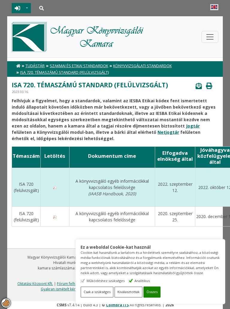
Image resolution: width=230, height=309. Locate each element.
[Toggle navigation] (210, 37)
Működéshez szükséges (106, 280)
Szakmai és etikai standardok (79, 65)
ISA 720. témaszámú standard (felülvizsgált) (64, 72)
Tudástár (35, 65)
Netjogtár (168, 132)
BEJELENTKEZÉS (17, 8)
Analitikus (142, 280)
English (214, 7)
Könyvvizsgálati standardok (142, 65)
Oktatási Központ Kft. (35, 283)
